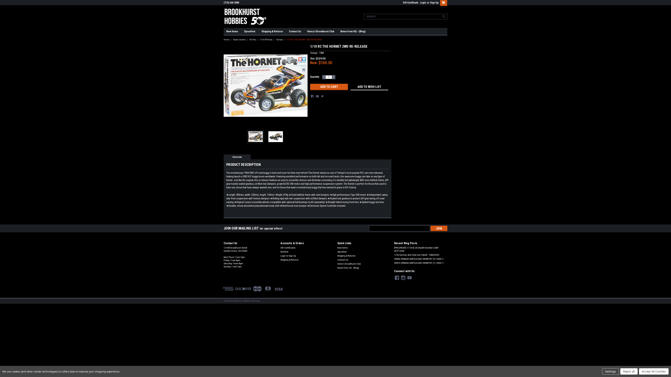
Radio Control (239, 40)
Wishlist (284, 252)
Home (226, 40)
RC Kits (253, 40)
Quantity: (315, 76)
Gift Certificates (287, 248)
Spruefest (249, 31)
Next (304, 85)
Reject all (629, 371)
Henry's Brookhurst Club (320, 31)
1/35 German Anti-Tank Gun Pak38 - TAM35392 (416, 255)
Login (423, 2)
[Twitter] (322, 96)
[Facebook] (312, 96)
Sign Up (434, 2)
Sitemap (256, 301)
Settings (610, 371)
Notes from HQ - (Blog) (353, 31)
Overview (237, 157)
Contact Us (295, 31)
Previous (227, 85)
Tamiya (279, 40)
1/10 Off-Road (266, 40)
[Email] (317, 96)
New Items (232, 31)
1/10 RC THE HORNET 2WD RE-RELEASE (304, 40)
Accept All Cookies (654, 371)
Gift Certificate (410, 2)
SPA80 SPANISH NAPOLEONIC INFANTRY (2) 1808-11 (419, 259)
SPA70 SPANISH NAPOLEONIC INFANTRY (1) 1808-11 (419, 263)
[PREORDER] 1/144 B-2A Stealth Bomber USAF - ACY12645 (416, 249)
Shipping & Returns (272, 31)
